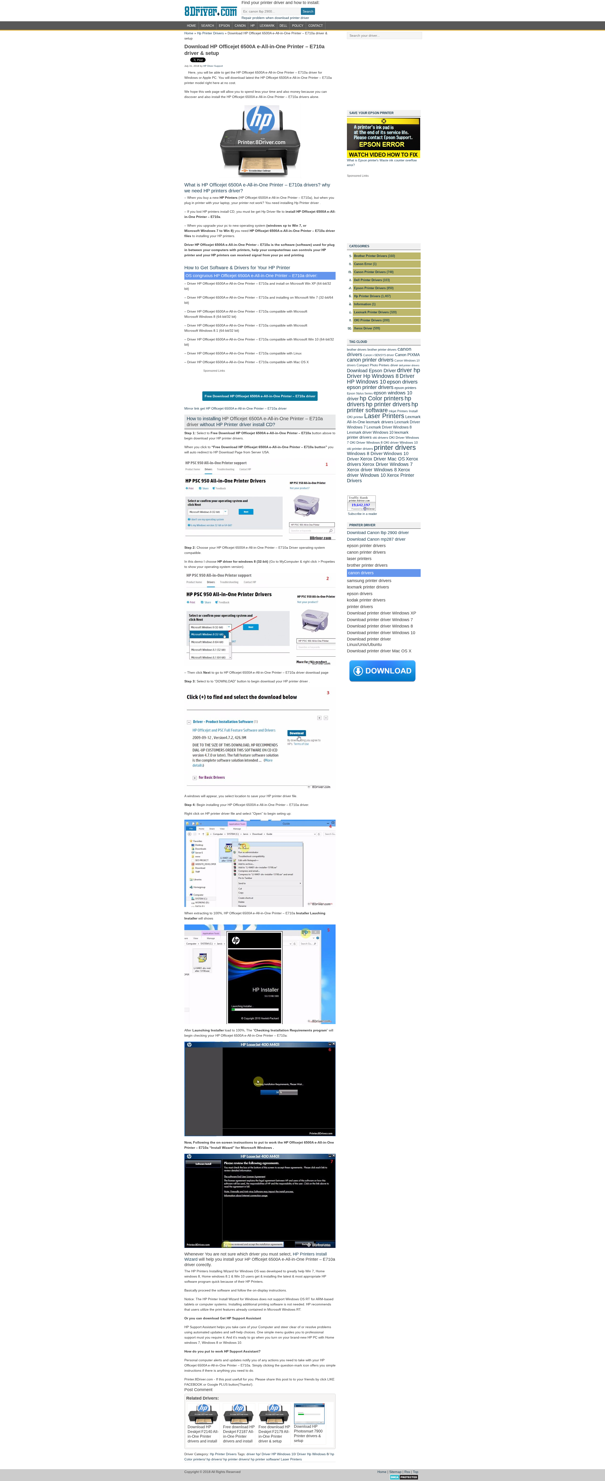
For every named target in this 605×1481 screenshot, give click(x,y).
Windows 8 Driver (365, 453)
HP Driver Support (213, 66)
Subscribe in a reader (362, 514)
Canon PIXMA (407, 355)
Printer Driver (213, 10)
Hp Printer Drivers (210, 33)
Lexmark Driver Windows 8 (389, 427)
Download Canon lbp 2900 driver (378, 532)
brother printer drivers (382, 349)
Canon (240, 25)
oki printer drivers (360, 449)
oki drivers (380, 437)
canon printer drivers (370, 360)
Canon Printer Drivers (370, 272)
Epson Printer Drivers (370, 288)
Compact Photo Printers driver (377, 365)
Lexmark (267, 25)
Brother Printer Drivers (370, 256)
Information (362, 304)
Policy (297, 25)
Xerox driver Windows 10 (378, 472)
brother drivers (357, 349)
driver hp (253, 1454)
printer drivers (395, 447)
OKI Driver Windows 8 (366, 442)
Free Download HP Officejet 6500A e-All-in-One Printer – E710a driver (260, 396)
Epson (224, 25)
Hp (253, 25)
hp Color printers (382, 398)
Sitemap (395, 1472)
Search (207, 25)
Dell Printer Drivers (368, 280)
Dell (283, 25)
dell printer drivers (409, 365)
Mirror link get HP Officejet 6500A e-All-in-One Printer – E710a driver (235, 408)
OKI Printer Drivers (368, 320)
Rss (407, 1472)
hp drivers (214, 1459)
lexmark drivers (379, 422)
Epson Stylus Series (360, 393)
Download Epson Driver (371, 370)
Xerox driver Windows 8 (372, 469)
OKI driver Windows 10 (401, 442)
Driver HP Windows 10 (278, 1454)
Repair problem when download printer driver (275, 18)
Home (191, 25)
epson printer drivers (370, 387)
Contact (315, 25)
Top (415, 1472)
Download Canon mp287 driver (376, 539)
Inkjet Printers (398, 411)
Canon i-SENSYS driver (378, 355)
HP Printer (279, 267)
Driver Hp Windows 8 (312, 1454)
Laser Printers (291, 1459)
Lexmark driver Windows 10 (370, 432)
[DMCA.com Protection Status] (404, 1479)
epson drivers (402, 382)
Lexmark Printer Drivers (371, 312)
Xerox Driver (363, 328)
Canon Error (363, 264)
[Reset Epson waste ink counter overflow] (383, 157)
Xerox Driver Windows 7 (387, 464)
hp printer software (265, 1459)
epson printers (405, 388)
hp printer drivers (236, 1459)
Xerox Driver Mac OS (382, 458)
